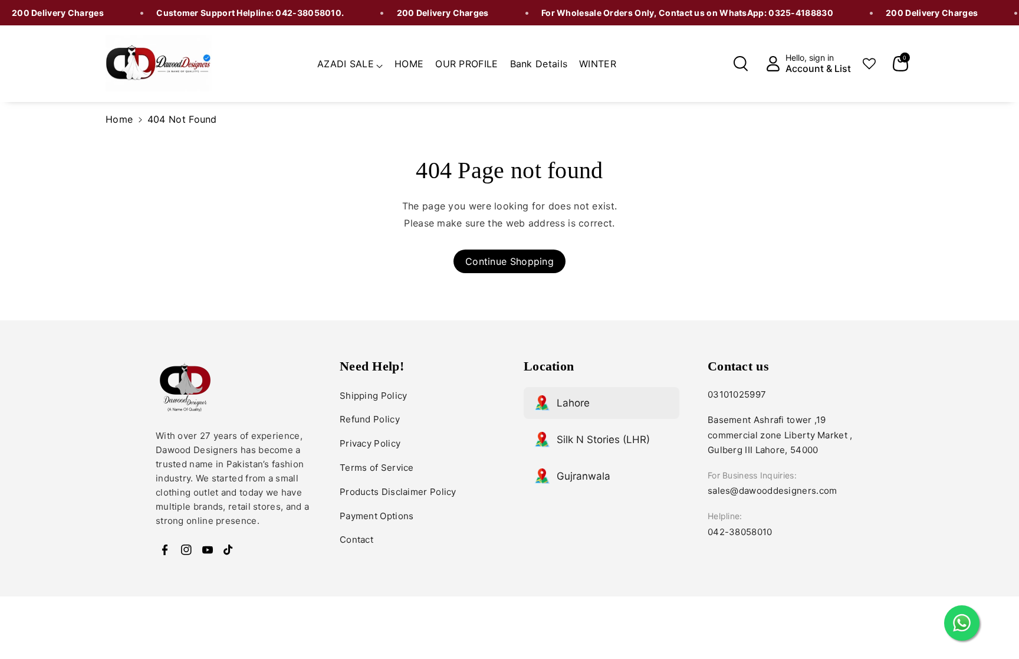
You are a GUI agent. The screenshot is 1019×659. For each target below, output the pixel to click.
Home (119, 119)
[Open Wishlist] (869, 63)
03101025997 (737, 394)
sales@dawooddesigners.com (772, 490)
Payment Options (377, 516)
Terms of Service (377, 467)
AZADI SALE (345, 64)
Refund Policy (370, 419)
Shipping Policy (373, 395)
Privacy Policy (370, 443)
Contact (356, 539)
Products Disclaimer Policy (398, 491)
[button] (350, 62)
